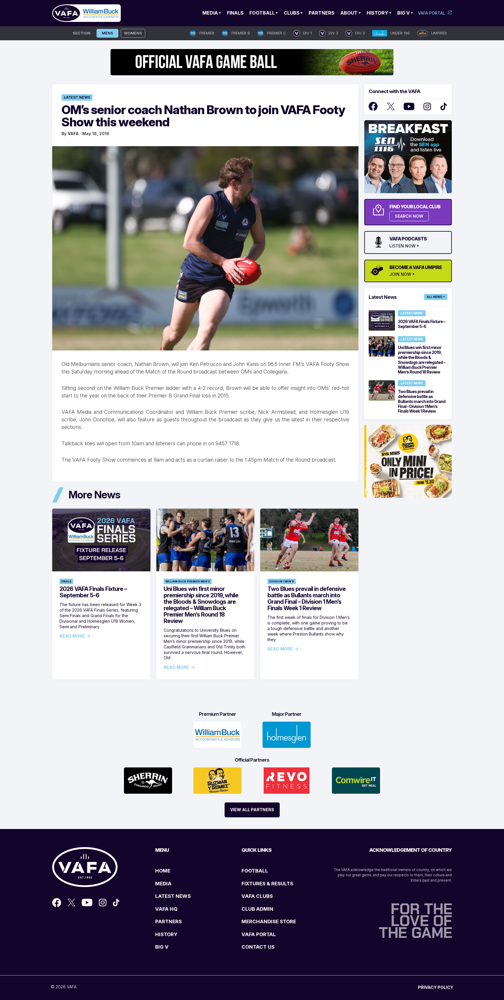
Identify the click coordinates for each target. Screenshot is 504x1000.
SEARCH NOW (409, 216)
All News (434, 297)
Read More (72, 636)
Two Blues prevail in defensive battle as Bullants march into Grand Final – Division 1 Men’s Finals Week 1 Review (306, 598)
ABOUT (349, 13)
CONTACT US (258, 947)
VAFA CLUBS (257, 896)
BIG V (162, 947)
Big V (403, 13)
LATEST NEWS (173, 896)
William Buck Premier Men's (187, 581)
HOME (162, 871)
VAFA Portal (431, 13)
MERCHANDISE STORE (269, 921)
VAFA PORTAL (259, 934)
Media (210, 13)
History (377, 13)
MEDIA (163, 883)
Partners (322, 13)
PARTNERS (168, 921)
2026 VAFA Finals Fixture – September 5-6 (93, 592)
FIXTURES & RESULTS (267, 883)
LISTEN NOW (402, 246)
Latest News (77, 97)
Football (262, 13)
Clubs (292, 13)
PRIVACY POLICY (435, 987)
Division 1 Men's (281, 581)
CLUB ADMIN (257, 909)
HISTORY (166, 934)
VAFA (73, 133)
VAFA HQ (166, 909)
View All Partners (252, 809)
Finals (235, 13)
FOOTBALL (255, 871)
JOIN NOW (400, 274)
